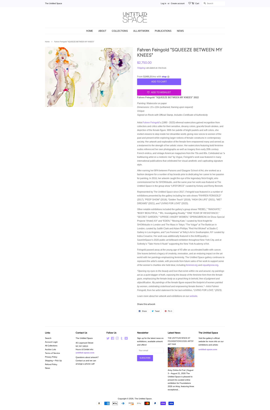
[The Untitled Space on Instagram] (117, 339)
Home (89, 31)
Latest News (174, 332)
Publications (163, 31)
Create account (177, 3)
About (102, 31)
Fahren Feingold (151, 122)
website (193, 296)
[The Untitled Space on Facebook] (112, 339)
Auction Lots (50, 349)
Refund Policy (51, 364)
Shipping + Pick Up (53, 361)
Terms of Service (52, 353)
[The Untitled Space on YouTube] (126, 339)
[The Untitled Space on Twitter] (108, 339)
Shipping (141, 68)
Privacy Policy (51, 357)
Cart (197, 3)
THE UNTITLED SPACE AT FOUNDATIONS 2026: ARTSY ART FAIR (181, 341)
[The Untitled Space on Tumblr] (121, 339)
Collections (120, 31)
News (180, 31)
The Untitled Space (53, 3)
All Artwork (141, 31)
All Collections (51, 346)
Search (48, 338)
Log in (163, 3)
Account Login (51, 342)
